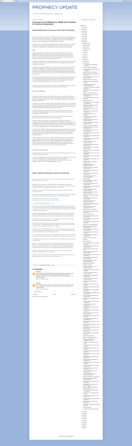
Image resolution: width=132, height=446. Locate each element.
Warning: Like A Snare (87, 100)
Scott (37, 283)
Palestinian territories (50, 97)
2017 (83, 411)
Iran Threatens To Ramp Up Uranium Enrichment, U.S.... (90, 369)
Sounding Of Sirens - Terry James (90, 209)
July (84, 52)
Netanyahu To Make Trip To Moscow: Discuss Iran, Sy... (90, 168)
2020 (83, 38)
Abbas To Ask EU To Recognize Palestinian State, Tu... (89, 207)
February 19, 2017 (51, 203)
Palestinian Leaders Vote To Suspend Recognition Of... (90, 313)
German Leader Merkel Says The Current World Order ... (90, 176)
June (84, 54)
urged (62, 250)
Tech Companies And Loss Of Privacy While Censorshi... (90, 230)
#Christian (37, 200)
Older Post (73, 294)
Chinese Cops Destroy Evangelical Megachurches (90, 360)
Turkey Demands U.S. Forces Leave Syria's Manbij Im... (90, 130)
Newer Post (35, 294)
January (85, 63)
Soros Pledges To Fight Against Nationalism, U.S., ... (89, 305)
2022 (83, 34)
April (84, 57)
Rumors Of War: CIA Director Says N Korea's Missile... (90, 184)
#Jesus (40, 200)
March (84, 59)
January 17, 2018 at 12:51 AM (42, 279)
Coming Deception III (87, 407)
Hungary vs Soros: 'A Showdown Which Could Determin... (91, 139)
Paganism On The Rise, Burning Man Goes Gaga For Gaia (90, 106)
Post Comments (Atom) (43, 296)
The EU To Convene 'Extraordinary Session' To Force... (90, 273)
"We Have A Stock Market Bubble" (90, 67)
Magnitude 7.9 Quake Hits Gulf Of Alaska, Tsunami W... (90, 190)
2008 (83, 427)
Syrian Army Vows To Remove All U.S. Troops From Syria (90, 279)
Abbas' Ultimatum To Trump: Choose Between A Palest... (90, 252)
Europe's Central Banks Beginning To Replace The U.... (90, 296)
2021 (83, 36)
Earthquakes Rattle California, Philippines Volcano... (89, 165)
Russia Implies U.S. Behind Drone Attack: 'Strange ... (90, 385)
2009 (83, 426)
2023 (83, 33)
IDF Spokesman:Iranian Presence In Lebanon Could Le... (90, 120)
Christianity (37, 37)
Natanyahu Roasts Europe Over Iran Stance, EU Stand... (90, 193)
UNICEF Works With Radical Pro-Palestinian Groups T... (90, 374)
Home (54, 294)
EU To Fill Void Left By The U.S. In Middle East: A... (90, 371)
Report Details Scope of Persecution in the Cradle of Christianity (53, 30)
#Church (44, 200)
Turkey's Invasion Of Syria (88, 214)
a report (37, 243)
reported (49, 246)
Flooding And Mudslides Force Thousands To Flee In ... (89, 340)
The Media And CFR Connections (90, 79)
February (85, 61)
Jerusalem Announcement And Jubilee (91, 409)
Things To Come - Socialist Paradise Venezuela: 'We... (90, 111)
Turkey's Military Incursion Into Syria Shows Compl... (90, 198)
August (84, 50)
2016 (83, 413)
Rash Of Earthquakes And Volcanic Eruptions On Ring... (90, 181)
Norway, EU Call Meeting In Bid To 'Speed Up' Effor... (90, 379)
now (58, 185)
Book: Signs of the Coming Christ (88, 19)
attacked (52, 218)
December (85, 43)
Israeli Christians (62, 132)
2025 (83, 29)
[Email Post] (53, 265)
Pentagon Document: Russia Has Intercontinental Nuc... (90, 261)
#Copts (47, 200)
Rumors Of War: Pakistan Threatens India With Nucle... (90, 319)
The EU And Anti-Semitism (88, 335)
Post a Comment (37, 291)
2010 (83, 424)
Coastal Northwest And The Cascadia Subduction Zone (90, 128)
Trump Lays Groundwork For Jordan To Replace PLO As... (91, 123)
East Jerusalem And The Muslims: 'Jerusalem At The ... (90, 117)
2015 (83, 415)
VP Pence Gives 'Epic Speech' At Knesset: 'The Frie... (89, 142)
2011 (83, 422)
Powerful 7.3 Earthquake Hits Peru (90, 337)
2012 (83, 420)
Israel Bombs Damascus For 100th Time (91, 376)
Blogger (71, 436)
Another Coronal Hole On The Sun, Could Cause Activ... (90, 267)
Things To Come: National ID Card (90, 93)
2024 (83, 31)
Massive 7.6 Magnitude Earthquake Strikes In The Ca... (90, 388)
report (47, 61)
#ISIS (33, 198)
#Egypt (49, 198)
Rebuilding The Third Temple (89, 263)
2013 (83, 418)
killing (49, 216)
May (84, 56)
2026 (83, 27)
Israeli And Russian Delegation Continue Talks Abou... (89, 85)
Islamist (39, 160)
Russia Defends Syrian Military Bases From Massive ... (90, 390)
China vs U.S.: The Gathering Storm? (90, 224)
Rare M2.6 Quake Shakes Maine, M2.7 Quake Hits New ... (91, 246)
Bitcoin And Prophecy (87, 241)
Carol (37, 271)
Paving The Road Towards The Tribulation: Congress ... (89, 201)
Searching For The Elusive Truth (89, 237)
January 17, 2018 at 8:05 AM (42, 289)
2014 (83, 417)
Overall (34, 234)
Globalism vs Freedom (87, 265)
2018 (83, 41)
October (84, 47)
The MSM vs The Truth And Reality (90, 125)
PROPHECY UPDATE (55, 7)
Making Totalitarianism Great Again (90, 72)
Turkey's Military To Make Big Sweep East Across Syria (90, 145)
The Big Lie (85, 239)
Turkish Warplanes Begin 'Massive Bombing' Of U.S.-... (90, 227)
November (85, 45)
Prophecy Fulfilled (86, 178)
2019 (83, 40)
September (85, 48)
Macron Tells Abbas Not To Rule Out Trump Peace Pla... (90, 258)
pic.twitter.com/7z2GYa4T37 (56, 200)
